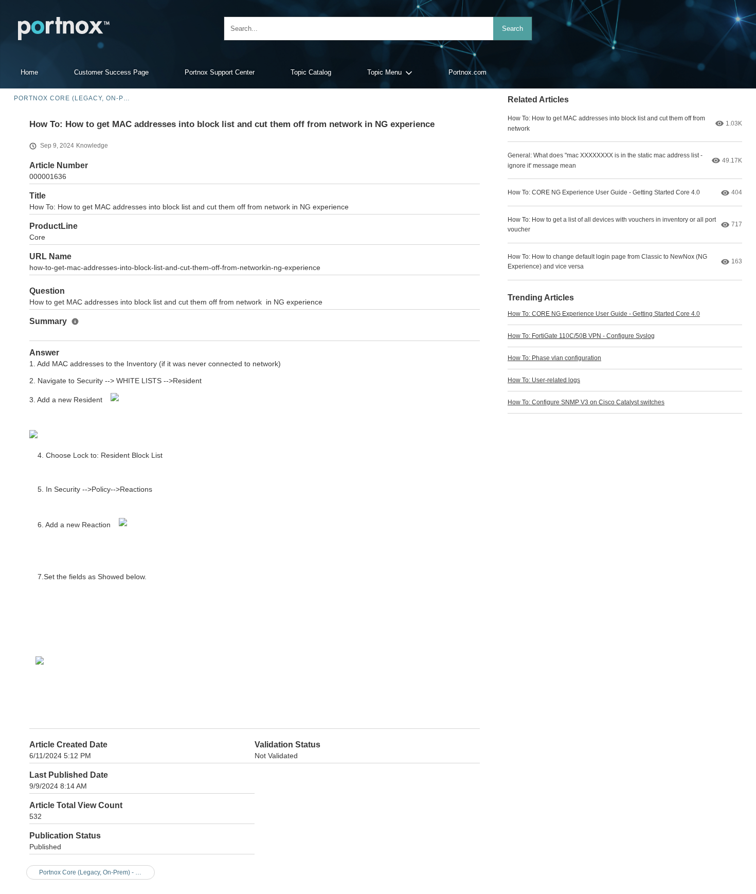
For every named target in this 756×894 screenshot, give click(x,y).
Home (29, 72)
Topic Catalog (311, 72)
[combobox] (378, 28)
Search (512, 28)
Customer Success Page (111, 72)
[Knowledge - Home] (64, 28)
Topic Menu (384, 72)
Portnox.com (467, 72)
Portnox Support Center (220, 72)
